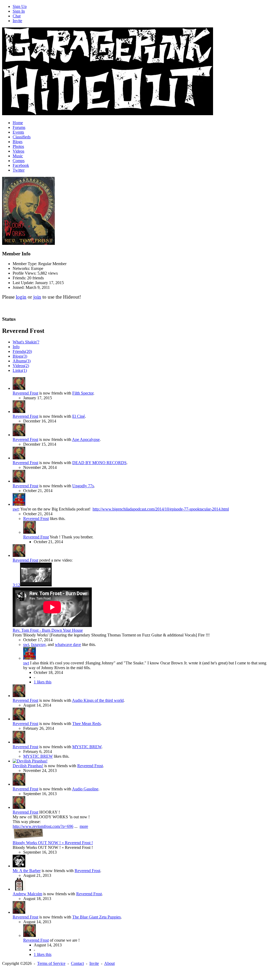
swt (15, 509)
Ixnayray (38, 644)
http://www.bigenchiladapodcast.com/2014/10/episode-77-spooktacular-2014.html (161, 509)
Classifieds (22, 137)
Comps (19, 160)
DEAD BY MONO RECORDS (99, 462)
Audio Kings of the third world (98, 700)
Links (20, 370)
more (84, 826)
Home (18, 122)
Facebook (21, 165)
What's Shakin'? (26, 342)
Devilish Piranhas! (28, 765)
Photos (18, 146)
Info (16, 346)
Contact (77, 963)
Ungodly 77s (83, 486)
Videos (18, 151)
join (37, 297)
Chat (17, 16)
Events (18, 132)
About (109, 963)
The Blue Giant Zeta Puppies (96, 917)
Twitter (19, 170)
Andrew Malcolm (27, 894)
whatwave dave (68, 644)
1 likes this (42, 682)
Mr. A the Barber (27, 870)
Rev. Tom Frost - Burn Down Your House (48, 630)
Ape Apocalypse (86, 439)
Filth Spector (82, 393)
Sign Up (20, 6)
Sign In (19, 11)
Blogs (17, 141)
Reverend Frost (25, 393)
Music (18, 156)
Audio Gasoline (85, 789)
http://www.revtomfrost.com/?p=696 (43, 826)
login (21, 297)
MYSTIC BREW (87, 747)
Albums (22, 361)
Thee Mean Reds (86, 723)
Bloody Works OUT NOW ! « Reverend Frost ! (53, 842)
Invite (17, 20)
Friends (22, 351)
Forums (19, 127)
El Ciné (78, 416)
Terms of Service (51, 963)
